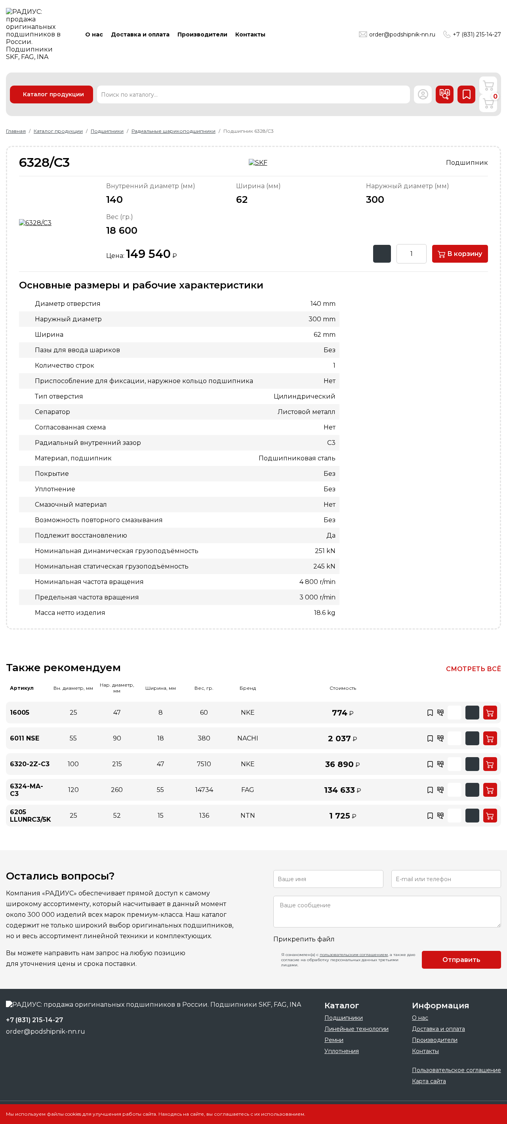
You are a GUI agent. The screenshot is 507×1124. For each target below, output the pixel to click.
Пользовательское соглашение (456, 1070)
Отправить (461, 960)
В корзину (464, 254)
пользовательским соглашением (354, 954)
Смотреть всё (473, 669)
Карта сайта (429, 1081)
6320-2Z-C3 (30, 764)
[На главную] (35, 34)
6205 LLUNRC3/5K (30, 815)
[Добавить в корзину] (490, 712)
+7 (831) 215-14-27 (477, 34)
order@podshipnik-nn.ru (402, 34)
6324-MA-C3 (26, 790)
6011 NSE (24, 738)
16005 (19, 712)
